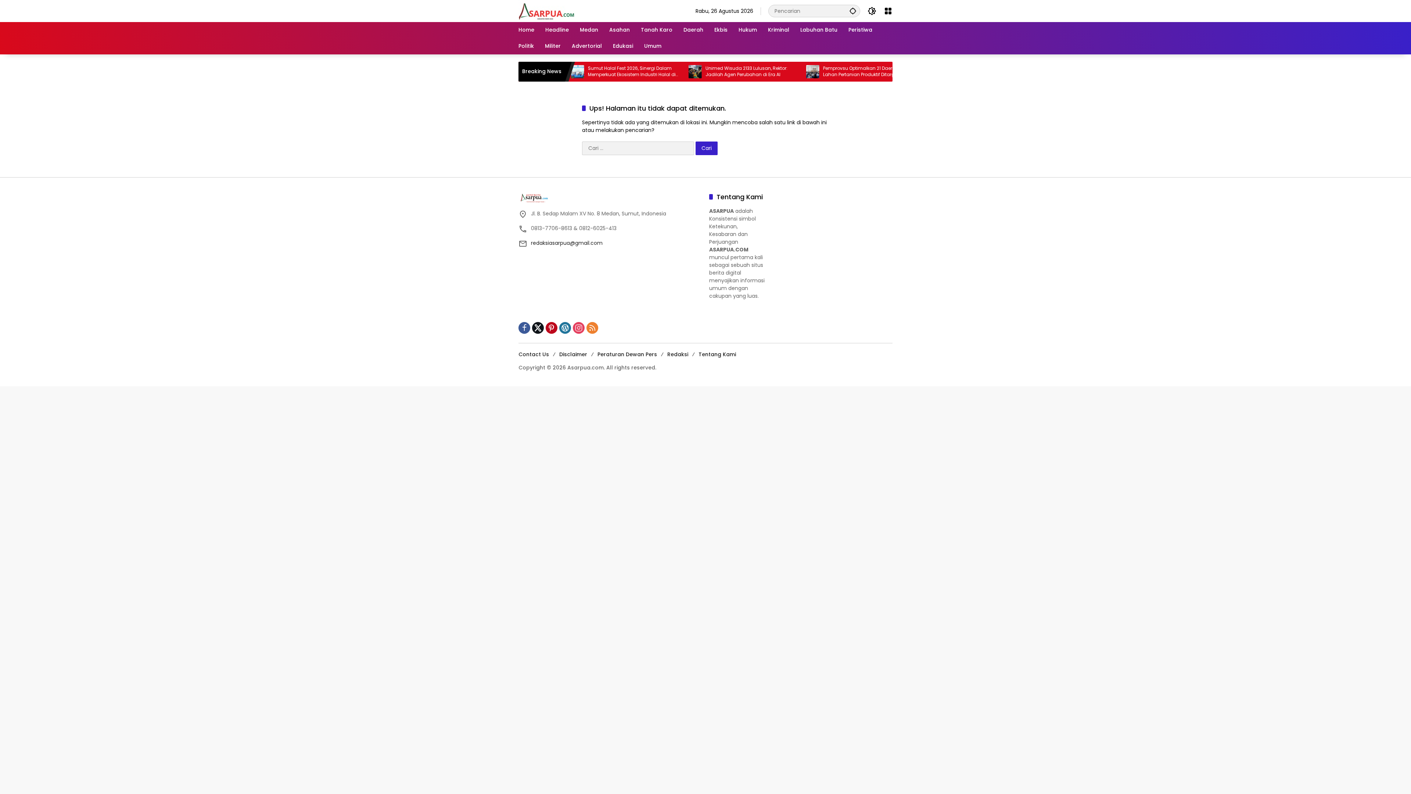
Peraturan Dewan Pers (627, 354)
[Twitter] (538, 328)
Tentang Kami (717, 354)
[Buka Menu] (888, 11)
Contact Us (533, 354)
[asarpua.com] (546, 10)
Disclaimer (573, 354)
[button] (852, 11)
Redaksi (677, 354)
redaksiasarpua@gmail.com (567, 243)
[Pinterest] (551, 328)
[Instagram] (579, 328)
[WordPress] (565, 328)
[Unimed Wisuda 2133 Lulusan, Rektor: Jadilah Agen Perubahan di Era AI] (660, 71)
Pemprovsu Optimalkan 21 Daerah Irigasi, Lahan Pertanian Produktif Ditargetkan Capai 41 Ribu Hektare (834, 71)
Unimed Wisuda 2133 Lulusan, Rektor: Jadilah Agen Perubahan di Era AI (712, 71)
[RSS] (592, 328)
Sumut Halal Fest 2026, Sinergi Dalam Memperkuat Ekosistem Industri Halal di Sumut (597, 71)
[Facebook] (524, 328)
